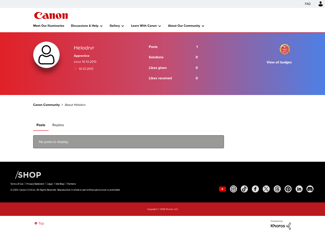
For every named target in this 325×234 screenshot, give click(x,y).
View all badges (279, 62)
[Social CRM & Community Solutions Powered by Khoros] (281, 224)
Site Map (60, 184)
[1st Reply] (284, 49)
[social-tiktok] (244, 188)
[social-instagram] (233, 188)
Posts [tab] (40, 124)
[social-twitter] (266, 188)
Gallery (115, 25)
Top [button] (41, 223)
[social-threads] (277, 188)
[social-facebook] (255, 188)
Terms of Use (16, 184)
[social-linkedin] (299, 188)
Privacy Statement (35, 184)
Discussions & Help (84, 25)
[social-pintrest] (288, 188)
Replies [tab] (58, 124)
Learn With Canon (144, 25)
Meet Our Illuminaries (48, 25)
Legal (50, 184)
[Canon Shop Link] (25, 175)
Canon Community (51, 15)
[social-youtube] (222, 188)
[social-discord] (310, 188)
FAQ (308, 4)
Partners (71, 184)
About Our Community (184, 25)
